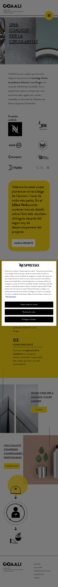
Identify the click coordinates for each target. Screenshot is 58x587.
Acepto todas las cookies (29, 304)
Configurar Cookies (29, 319)
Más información (11, 296)
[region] (29, 293)
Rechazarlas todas (29, 312)
